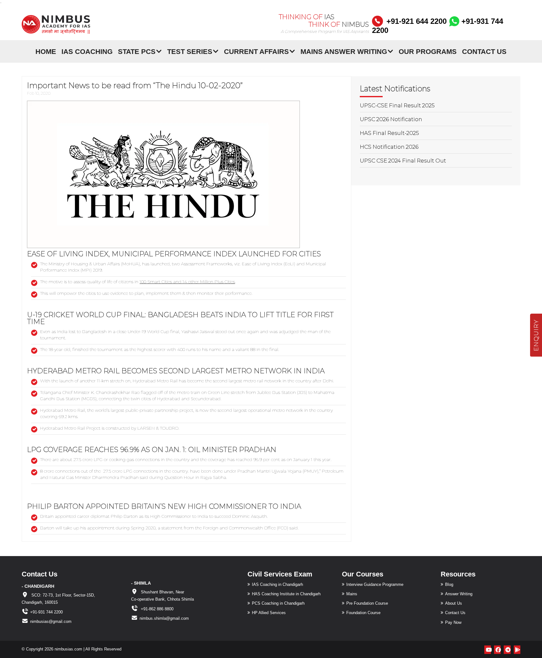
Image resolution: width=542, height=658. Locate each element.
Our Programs (428, 51)
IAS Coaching (87, 51)
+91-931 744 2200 (46, 612)
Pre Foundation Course (367, 603)
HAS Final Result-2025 (389, 133)
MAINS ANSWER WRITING (343, 51)
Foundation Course (363, 612)
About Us (453, 603)
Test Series (189, 51)
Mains (351, 594)
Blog (449, 584)
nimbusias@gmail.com (51, 621)
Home (45, 51)
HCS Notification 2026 (389, 147)
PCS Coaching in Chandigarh (278, 603)
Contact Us (484, 51)
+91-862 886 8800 (156, 609)
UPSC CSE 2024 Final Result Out (403, 160)
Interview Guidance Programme (374, 584)
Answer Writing (458, 594)
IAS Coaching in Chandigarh (277, 584)
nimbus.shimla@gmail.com (164, 618)
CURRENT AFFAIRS (256, 51)
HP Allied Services (269, 612)
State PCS (137, 51)
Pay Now (453, 622)
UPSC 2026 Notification (391, 119)
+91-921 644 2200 (416, 21)
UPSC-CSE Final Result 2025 (397, 105)
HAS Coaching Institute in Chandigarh (286, 594)
